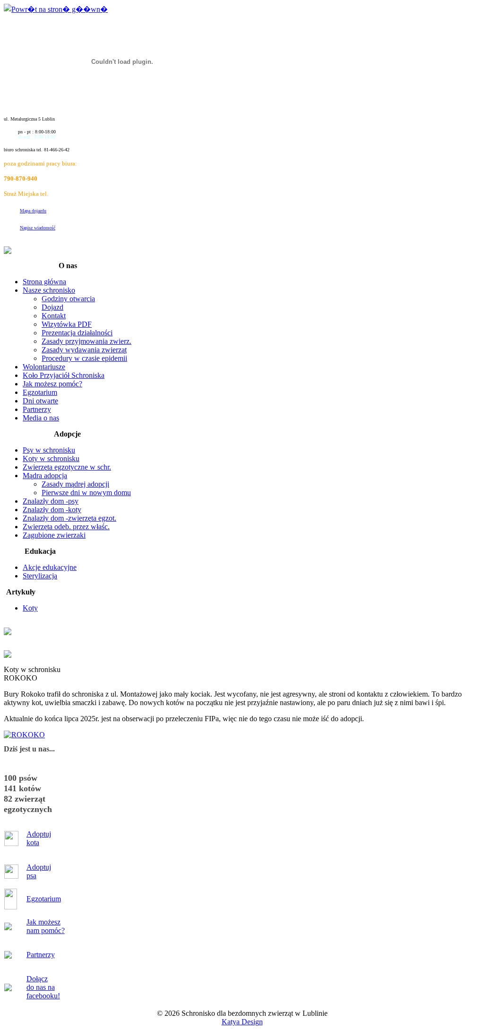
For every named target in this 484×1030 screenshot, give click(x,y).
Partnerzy (40, 955)
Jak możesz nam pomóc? (45, 926)
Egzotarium (43, 899)
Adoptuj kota (38, 838)
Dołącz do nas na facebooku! (43, 987)
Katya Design (242, 1022)
